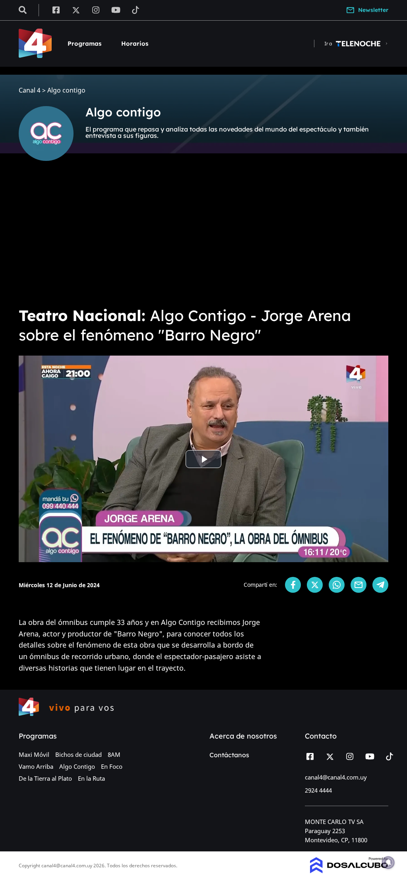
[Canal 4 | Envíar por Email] (358, 585)
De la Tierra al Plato (45, 778)
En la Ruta (91, 778)
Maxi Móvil (34, 754)
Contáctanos (229, 755)
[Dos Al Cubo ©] (349, 871)
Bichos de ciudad (78, 754)
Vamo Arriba (36, 766)
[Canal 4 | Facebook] (56, 10)
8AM (114, 754)
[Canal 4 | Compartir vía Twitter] (315, 585)
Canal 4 (30, 90)
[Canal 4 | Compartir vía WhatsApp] (337, 585)
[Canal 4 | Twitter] (76, 10)
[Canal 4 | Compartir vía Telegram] (380, 585)
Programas (84, 43)
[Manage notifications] (388, 862)
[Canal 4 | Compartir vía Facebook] (293, 585)
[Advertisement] (203, 238)
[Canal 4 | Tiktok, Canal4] (136, 10)
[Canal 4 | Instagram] (96, 10)
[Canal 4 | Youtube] (116, 10)
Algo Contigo (77, 766)
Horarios (134, 43)
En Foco (111, 766)
